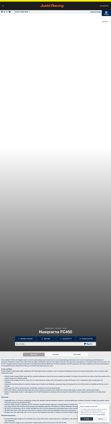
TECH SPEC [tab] (77, 354)
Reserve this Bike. (20, 344)
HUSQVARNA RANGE (49, 328)
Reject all (100, 418)
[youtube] (9, 12)
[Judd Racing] (52, 6)
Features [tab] (33, 354)
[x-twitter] (7, 12)
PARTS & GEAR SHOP (21, 12)
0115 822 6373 (104, 6)
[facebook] (2, 12)
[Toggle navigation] (3, 6)
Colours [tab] (55, 354)
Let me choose (101, 414)
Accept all (86, 418)
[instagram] (4, 12)
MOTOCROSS (58, 328)
